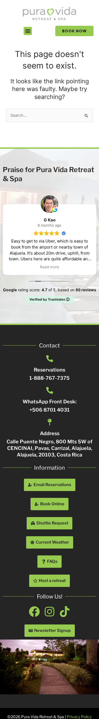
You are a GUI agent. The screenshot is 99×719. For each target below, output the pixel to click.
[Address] (49, 422)
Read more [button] (79, 267)
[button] (28, 31)
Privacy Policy (79, 716)
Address (49, 433)
